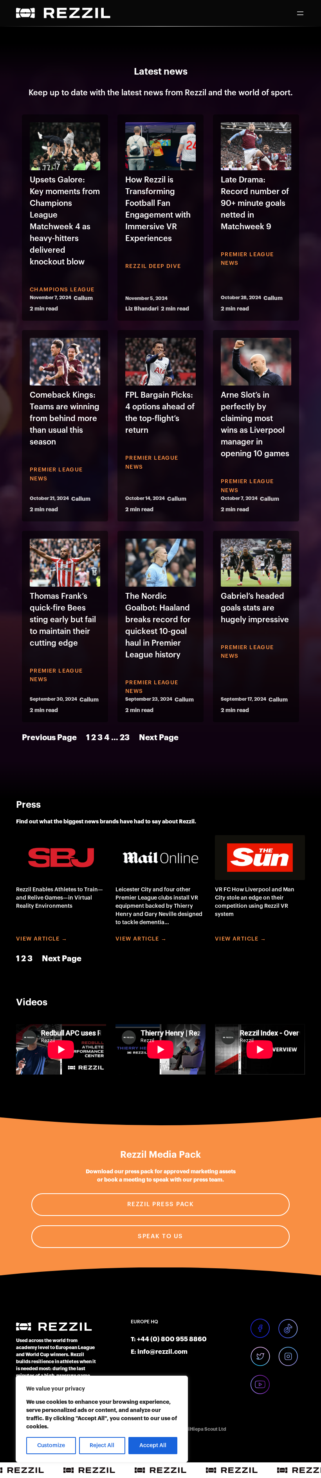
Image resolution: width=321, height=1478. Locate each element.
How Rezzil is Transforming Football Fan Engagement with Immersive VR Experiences (158, 209)
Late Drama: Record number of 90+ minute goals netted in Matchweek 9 (255, 203)
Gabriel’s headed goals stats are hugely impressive (255, 608)
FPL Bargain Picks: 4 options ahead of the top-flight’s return (160, 412)
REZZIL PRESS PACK (160, 1204)
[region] (102, 1419)
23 (125, 738)
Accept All (152, 1445)
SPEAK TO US (160, 1236)
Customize (51, 1445)
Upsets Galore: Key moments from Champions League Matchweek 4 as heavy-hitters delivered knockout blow (65, 221)
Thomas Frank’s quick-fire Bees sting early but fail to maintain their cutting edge (63, 620)
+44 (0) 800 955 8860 (172, 1339)
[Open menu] (300, 13)
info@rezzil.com (162, 1352)
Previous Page (49, 738)
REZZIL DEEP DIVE (153, 266)
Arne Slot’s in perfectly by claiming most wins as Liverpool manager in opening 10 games (255, 424)
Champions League (62, 290)
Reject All (102, 1445)
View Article (38, 939)
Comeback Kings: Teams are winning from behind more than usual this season (64, 418)
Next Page (159, 738)
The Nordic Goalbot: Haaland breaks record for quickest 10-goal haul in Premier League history (158, 626)
